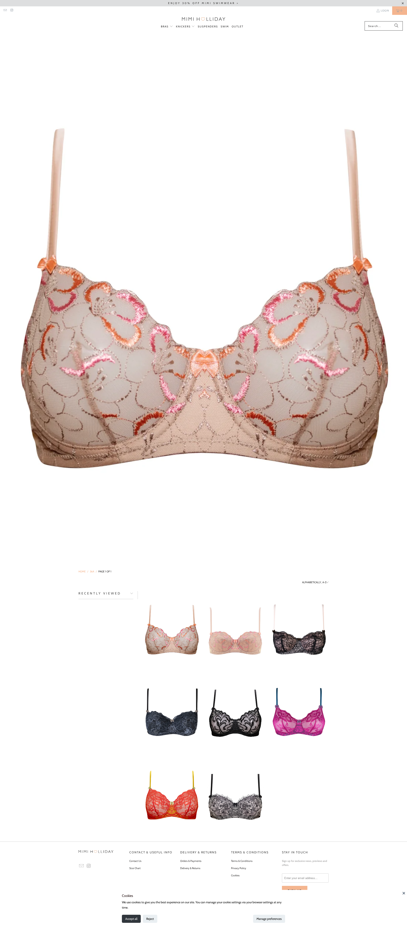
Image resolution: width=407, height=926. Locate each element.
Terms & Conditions (241, 860)
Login (385, 10)
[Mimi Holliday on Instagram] (11, 10)
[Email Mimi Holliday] (5, 10)
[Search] (396, 26)
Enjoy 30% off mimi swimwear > (203, 3)
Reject (150, 919)
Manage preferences (269, 919)
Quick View (171, 647)
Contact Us (135, 860)
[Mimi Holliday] (203, 19)
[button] (167, 26)
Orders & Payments (190, 860)
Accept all (131, 919)
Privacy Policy (238, 868)
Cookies (235, 875)
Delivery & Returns (190, 868)
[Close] (404, 893)
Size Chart (135, 868)
